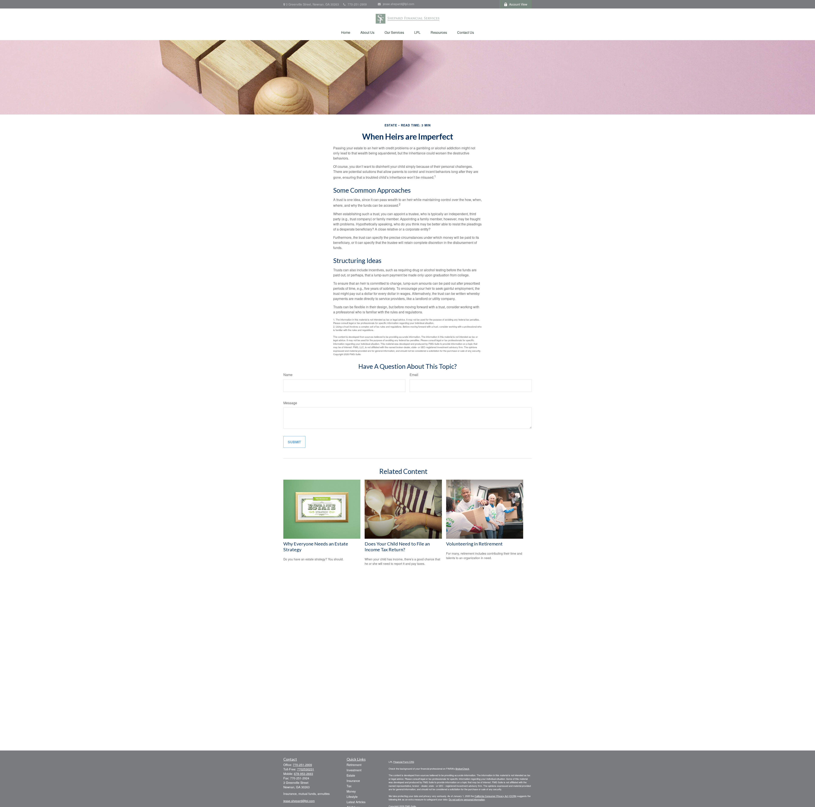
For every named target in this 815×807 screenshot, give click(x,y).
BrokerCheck (462, 768)
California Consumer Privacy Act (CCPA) (496, 796)
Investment (354, 770)
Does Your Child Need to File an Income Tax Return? (397, 546)
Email (414, 374)
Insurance (353, 781)
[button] (345, 32)
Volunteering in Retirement (474, 544)
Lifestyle (352, 796)
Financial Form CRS (403, 761)
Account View (518, 4)
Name (287, 374)
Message (290, 402)
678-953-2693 (303, 774)
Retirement (354, 765)
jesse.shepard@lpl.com (398, 4)
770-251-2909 (357, 4)
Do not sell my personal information (467, 799)
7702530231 (305, 769)
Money (351, 791)
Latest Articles (356, 802)
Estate (351, 775)
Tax (349, 786)
